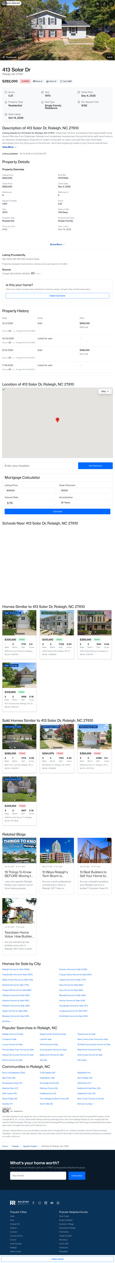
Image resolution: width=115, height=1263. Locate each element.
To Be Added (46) (47, 1072)
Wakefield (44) (83, 1072)
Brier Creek (64, 1216)
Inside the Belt (65, 1236)
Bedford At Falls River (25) (89, 1088)
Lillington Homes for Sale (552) (16, 995)
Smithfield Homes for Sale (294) (73, 1016)
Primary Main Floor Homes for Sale (18, 1049)
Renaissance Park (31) (12, 1083)
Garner (13, 1240)
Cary (12, 1220)
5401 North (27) (84, 1083)
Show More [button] (56, 244)
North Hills (64, 1244)
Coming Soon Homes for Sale (53, 1049)
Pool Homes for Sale (49, 1044)
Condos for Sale (9, 1039)
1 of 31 (109, 57)
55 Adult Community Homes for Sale (93, 1044)
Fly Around (11, 57)
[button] (33, 1203)
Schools (43, 1060)
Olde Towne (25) (9, 1093)
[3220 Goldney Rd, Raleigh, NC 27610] (57, 622)
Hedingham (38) (47, 1078)
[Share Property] (104, 4)
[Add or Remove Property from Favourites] (111, 4)
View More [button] (8, 147)
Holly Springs (16, 1244)
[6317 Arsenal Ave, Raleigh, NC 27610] (19, 675)
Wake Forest (15, 1251)
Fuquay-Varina (16, 1236)
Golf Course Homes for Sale (89, 1055)
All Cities (6, 1021)
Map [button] (104, 391)
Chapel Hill (14, 1224)
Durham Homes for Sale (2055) (73, 969)
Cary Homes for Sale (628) (71, 990)
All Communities (84, 1104)
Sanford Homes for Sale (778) (15, 985)
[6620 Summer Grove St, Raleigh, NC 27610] (19, 622)
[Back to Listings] (4, 4)
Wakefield (63, 1251)
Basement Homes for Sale (52, 1055)
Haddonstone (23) (48, 1093)
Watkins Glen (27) (10, 1088)
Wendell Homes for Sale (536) (72, 995)
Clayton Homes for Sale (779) (72, 979)
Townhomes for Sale (86, 1034)
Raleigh (13, 1247)
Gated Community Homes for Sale (18, 1055)
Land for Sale (45, 1039)
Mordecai (63, 1240)
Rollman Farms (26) (49, 1088)
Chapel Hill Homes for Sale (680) (16, 990)
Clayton (13, 1228)
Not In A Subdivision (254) (13, 1072)
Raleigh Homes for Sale (12, 1034)
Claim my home (57, 295)
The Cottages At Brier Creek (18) (54, 1098)
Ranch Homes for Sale (12, 1060)
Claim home (58, 1259)
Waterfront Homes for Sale (89, 1049)
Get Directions (95, 465)
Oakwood (63, 1247)
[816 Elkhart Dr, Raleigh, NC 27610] (57, 736)
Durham (13, 1232)
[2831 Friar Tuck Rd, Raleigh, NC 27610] (19, 736)
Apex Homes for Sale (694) (71, 985)
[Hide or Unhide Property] (97, 4)
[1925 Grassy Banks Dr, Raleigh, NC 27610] (94, 622)
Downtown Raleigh (67, 1228)
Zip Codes (82, 1060)
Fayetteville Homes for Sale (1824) (17, 974)
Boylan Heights (66, 1220)
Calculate (57, 511)
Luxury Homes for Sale (12, 1044)
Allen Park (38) (8, 1078)
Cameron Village (66, 1224)
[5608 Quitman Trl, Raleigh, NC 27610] (94, 736)
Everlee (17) (7, 1104)
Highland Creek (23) (86, 1093)
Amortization (66, 497)
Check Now (77, 1175)
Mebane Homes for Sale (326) (15, 1016)
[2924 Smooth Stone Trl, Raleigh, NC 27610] (19, 789)
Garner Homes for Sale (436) (72, 1000)
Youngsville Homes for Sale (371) (73, 1005)
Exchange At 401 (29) (49, 1083)
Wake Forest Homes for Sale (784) (17, 979)
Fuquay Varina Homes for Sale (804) (75, 974)
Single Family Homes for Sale (53, 1034)
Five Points (64, 1232)
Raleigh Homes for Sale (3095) (16, 969)
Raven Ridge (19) (9, 1098)
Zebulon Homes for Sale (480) (15, 1000)
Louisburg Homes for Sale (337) (73, 1011)
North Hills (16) (46, 1104)
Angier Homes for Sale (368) (14, 1011)
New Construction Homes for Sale (92, 1039)
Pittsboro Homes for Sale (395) (16, 1005)
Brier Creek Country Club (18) (90, 1098)
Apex (12, 1216)
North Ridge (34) (84, 1078)
